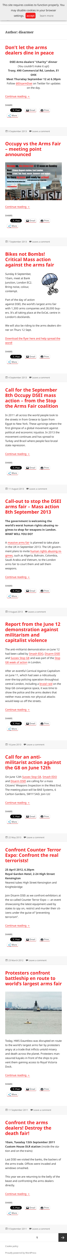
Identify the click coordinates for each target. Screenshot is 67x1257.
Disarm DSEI (52, 653)
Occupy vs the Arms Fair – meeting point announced (33, 149)
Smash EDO (36, 653)
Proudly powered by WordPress (20, 1252)
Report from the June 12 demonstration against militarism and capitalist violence (32, 632)
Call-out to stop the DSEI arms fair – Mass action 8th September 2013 (33, 506)
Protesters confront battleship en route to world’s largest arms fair (33, 978)
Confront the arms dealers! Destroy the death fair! (28, 1127)
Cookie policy (11, 1246)
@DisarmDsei (24, 83)
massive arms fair (18, 542)
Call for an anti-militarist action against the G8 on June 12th (33, 762)
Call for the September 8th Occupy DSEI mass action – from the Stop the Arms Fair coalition (31, 398)
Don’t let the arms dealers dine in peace (29, 50)
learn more (46, 15)
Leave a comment (41, 131)
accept (30, 15)
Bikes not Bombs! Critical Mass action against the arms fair (29, 259)
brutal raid (45, 683)
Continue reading (17, 96)
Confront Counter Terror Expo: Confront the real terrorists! (33, 855)
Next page (62, 1237)
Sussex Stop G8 (20, 658)
